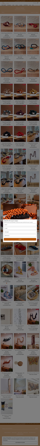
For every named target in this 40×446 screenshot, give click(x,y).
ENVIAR (20, 239)
